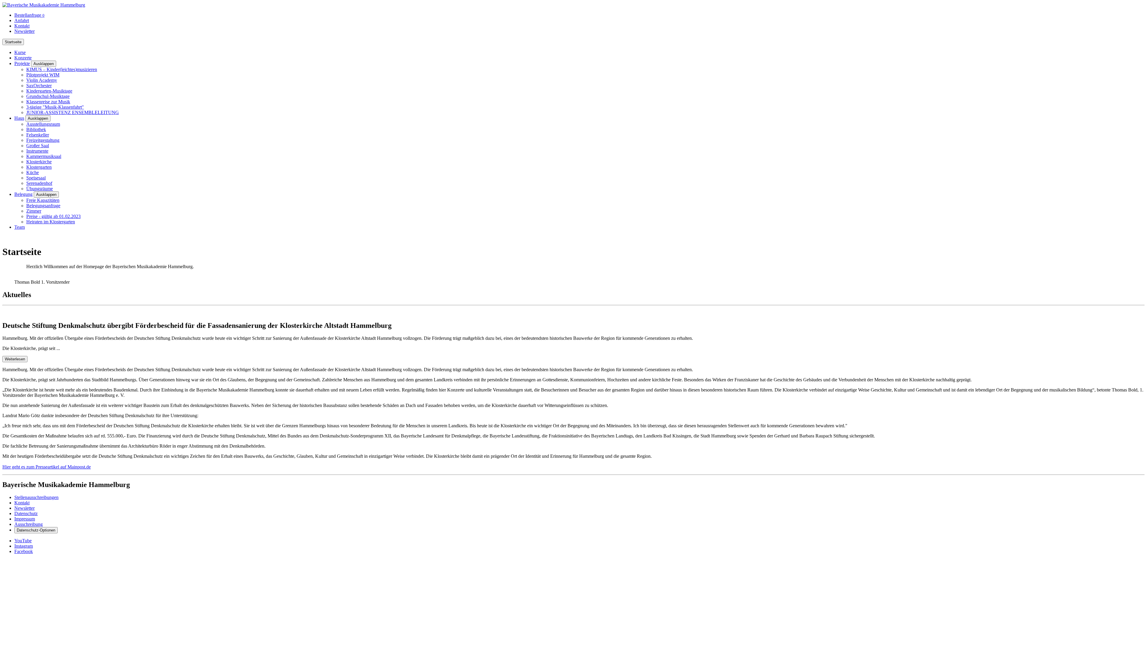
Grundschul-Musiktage (48, 96)
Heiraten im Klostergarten (50, 221)
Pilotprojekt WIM (42, 74)
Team (19, 227)
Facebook (23, 551)
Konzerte (23, 57)
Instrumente (37, 150)
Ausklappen (43, 64)
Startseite (13, 42)
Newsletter (24, 31)
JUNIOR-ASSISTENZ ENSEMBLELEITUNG (72, 112)
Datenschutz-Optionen (36, 530)
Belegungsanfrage (43, 205)
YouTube (23, 540)
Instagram (23, 546)
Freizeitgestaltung (42, 140)
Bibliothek (36, 129)
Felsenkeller (37, 134)
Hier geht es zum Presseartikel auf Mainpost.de (46, 466)
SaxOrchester (39, 85)
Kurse (20, 52)
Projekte (22, 63)
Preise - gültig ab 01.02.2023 (53, 216)
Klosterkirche (39, 161)
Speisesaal (36, 177)
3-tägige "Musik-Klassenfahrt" (55, 107)
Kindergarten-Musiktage (49, 90)
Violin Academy (41, 80)
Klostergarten (39, 167)
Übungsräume (39, 188)
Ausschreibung (28, 524)
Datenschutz (26, 513)
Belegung (23, 194)
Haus (19, 118)
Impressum (24, 518)
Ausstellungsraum (43, 124)
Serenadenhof (39, 183)
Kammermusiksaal (43, 156)
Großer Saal (37, 145)
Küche (32, 172)
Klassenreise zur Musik (48, 101)
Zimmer (33, 211)
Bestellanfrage (29, 15)
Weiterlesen (15, 359)
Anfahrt (21, 20)
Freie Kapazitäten (42, 200)
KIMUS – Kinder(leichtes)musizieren (61, 69)
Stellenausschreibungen (36, 497)
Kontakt (22, 25)
